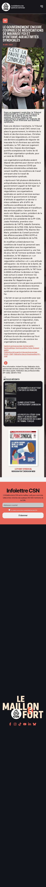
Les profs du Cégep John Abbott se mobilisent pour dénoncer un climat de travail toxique (29, 418)
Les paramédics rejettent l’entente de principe (29, 389)
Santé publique (9, 348)
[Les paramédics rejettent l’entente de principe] (11, 389)
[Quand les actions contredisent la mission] (11, 403)
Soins (30, 348)
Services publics (22, 348)
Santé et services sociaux (13, 346)
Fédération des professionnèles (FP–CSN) (22, 355)
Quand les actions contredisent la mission (29, 403)
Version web (29, 471)
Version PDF (17, 471)
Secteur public (28, 346)
